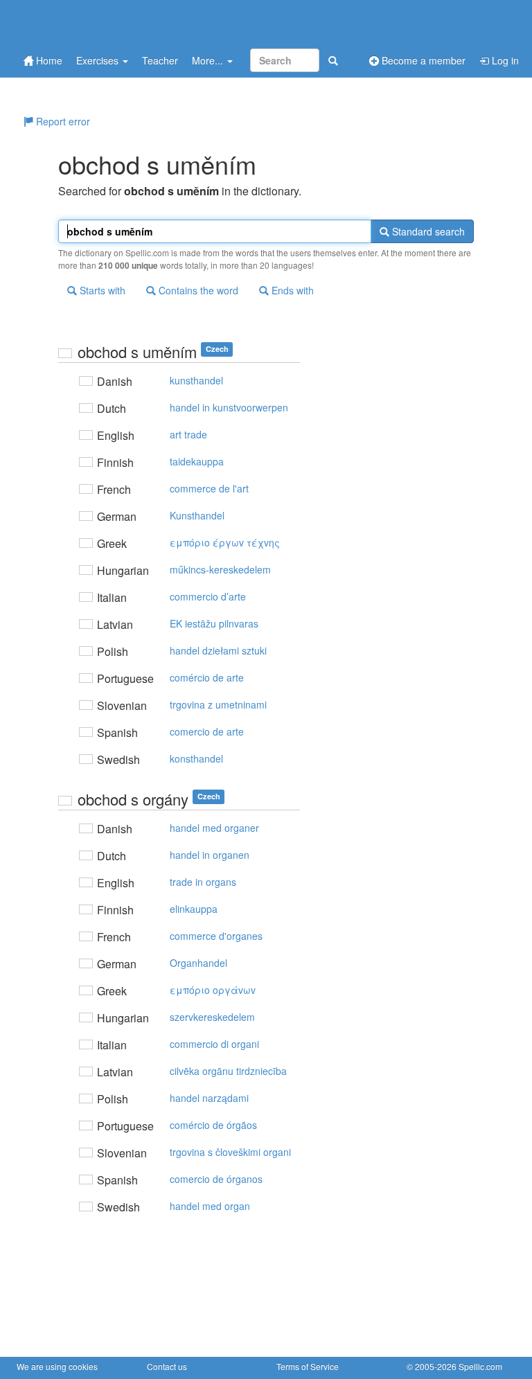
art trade (188, 434)
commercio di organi (214, 1044)
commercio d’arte (208, 596)
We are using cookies (57, 1366)
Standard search (427, 231)
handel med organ (210, 1206)
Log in (504, 60)
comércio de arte (207, 677)
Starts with (101, 290)
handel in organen (209, 855)
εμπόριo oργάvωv (213, 990)
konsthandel (196, 758)
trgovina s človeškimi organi (230, 1152)
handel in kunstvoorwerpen (229, 407)
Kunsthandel (197, 515)
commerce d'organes (216, 936)
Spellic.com (480, 1366)
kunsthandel (196, 380)
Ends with (291, 290)
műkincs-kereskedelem (220, 569)
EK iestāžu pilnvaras (214, 623)
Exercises (98, 60)
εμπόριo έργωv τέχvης (225, 542)
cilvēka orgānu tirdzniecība (228, 1071)
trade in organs (203, 882)
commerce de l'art (209, 488)
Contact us (167, 1366)
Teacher (160, 60)
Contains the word (197, 290)
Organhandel (198, 963)
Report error (61, 121)
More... (209, 60)
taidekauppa (197, 461)
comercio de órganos (216, 1179)
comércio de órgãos (213, 1125)
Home (47, 60)
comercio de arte (207, 731)
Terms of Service (307, 1366)
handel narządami (209, 1098)
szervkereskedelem (212, 1017)
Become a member (422, 60)
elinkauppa (194, 909)
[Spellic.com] (89, 22)
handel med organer (214, 828)
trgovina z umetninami (218, 704)
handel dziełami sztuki (218, 650)
